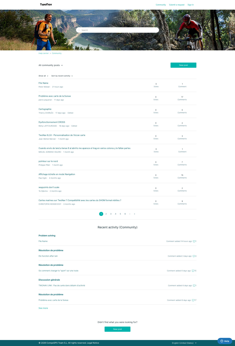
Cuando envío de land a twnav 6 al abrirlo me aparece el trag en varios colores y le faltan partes (84, 148)
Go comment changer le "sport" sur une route (58, 270)
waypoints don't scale (49, 187)
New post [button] (183, 65)
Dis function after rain (48, 256)
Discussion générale (49, 279)
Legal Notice (93, 343)
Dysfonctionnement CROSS (52, 122)
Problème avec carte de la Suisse (55, 96)
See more (43, 308)
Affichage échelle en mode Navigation (57, 174)
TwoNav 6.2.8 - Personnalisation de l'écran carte (62, 135)
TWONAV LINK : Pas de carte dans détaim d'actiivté (62, 285)
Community (161, 5)
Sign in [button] (191, 5)
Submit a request (176, 5)
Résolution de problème (51, 250)
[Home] (46, 6)
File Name (43, 83)
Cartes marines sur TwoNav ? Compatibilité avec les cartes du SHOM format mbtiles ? (80, 200)
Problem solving (47, 235)
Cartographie (45, 109)
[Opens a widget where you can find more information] (224, 341)
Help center (44, 53)
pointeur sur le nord (48, 161)
